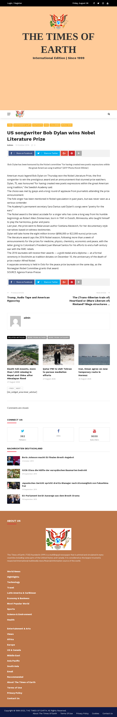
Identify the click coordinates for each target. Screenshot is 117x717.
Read (46, 125)
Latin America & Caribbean (21, 593)
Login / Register (14, 3)
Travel (10, 587)
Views (10, 634)
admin (10, 145)
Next (18, 388)
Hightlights (37, 125)
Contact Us (13, 698)
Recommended (15, 677)
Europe (11, 645)
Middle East (13, 655)
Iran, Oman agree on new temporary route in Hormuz (93, 372)
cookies (95, 713)
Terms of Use (14, 687)
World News (67, 125)
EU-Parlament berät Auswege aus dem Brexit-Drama (50, 495)
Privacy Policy (14, 693)
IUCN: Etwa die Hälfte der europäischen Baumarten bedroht (54, 470)
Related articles (16, 337)
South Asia (13, 666)
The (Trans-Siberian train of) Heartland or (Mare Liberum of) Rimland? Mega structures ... (89, 301)
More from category (59, 337)
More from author (37, 337)
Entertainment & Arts (22, 125)
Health (10, 620)
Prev (11, 388)
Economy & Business (18, 598)
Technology (13, 582)
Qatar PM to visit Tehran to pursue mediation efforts (57, 372)
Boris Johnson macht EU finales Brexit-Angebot (48, 457)
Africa (10, 639)
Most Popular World (18, 603)
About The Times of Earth (21, 682)
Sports (11, 609)
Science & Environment (19, 614)
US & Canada (55, 125)
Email (10, 125)
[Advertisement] (58, 89)
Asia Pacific (13, 661)
